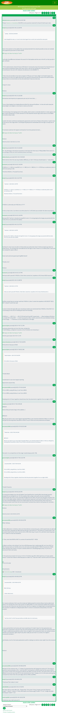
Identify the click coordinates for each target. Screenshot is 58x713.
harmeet (4, 164)
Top (54, 18)
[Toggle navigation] (55, 2)
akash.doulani (6, 342)
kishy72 (4, 27)
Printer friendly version (9, 712)
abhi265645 (5, 687)
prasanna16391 (6, 387)
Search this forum (7, 710)
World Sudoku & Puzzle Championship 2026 (29, 6)
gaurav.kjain (5, 325)
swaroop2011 (6, 697)
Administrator (6, 20)
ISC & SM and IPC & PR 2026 (29, 8)
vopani (4, 404)
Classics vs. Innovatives (12, 23)
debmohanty (5, 157)
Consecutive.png (8, 572)
